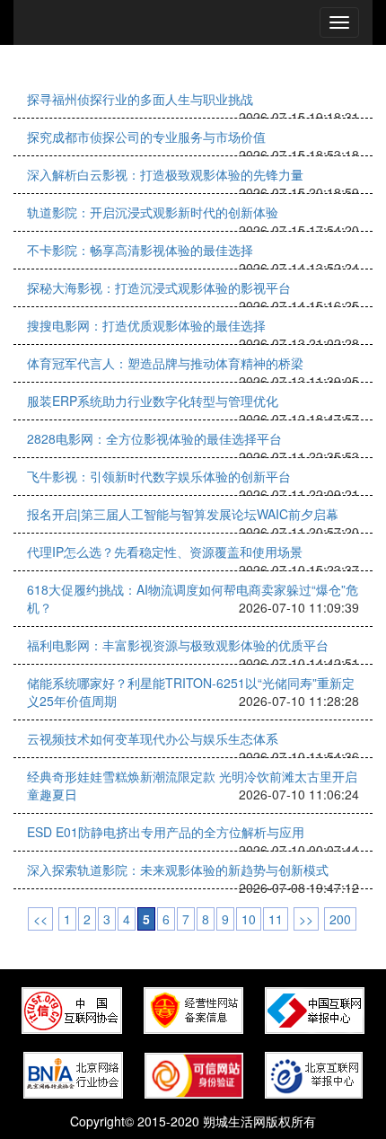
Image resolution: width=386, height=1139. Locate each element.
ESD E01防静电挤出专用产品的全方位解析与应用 (165, 832)
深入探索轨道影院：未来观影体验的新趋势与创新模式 (178, 870)
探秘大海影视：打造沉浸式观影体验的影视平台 (159, 287)
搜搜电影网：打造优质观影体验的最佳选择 (146, 325)
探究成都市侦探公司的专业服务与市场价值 (146, 137)
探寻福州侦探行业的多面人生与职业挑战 (140, 99)
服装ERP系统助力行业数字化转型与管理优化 (152, 401)
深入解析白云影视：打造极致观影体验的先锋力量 (165, 174)
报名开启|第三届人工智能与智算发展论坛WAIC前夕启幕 (182, 514)
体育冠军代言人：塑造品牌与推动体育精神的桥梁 (165, 363)
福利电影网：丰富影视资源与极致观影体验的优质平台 (178, 645)
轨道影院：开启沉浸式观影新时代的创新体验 (152, 212)
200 (340, 919)
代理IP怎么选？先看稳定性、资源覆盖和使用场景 (165, 552)
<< (40, 919)
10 (248, 919)
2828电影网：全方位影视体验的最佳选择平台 (154, 438)
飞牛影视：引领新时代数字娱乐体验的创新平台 (159, 476)
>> (306, 919)
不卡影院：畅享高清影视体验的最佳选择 (140, 250)
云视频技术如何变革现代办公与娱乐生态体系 (152, 738)
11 (275, 919)
